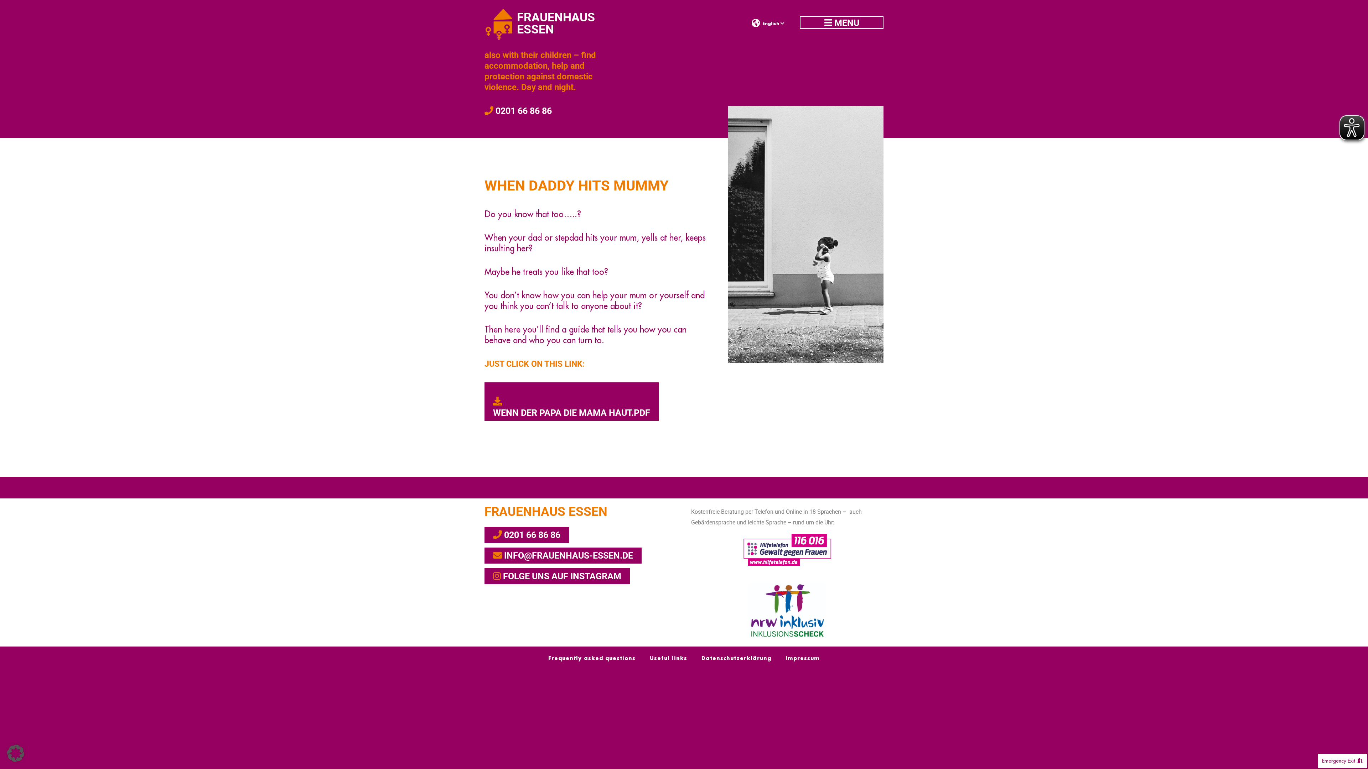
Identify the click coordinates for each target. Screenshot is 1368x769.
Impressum (803, 658)
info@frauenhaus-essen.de (567, 555)
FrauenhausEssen (556, 23)
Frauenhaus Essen (545, 511)
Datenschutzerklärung (736, 658)
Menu (845, 23)
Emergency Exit (1339, 760)
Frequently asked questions (592, 658)
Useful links (668, 658)
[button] (15, 753)
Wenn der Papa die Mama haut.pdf (571, 413)
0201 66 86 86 (522, 111)
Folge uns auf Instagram (561, 576)
